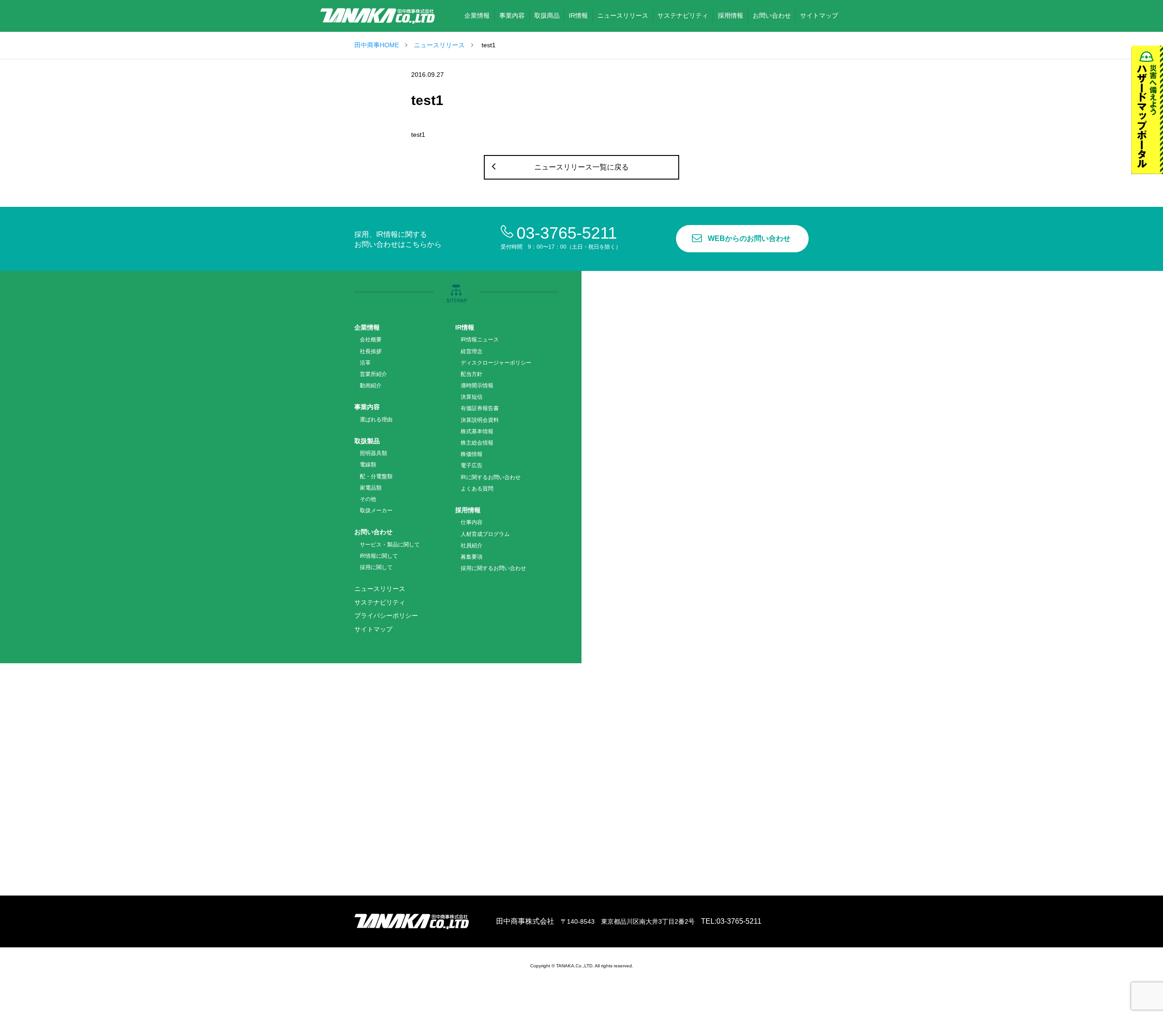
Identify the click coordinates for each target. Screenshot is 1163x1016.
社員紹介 (471, 545)
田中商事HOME (376, 45)
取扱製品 (367, 441)
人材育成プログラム (485, 534)
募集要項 (471, 557)
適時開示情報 (477, 385)
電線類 (368, 464)
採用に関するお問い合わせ (493, 568)
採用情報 (468, 510)
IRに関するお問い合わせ (491, 477)
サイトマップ (373, 629)
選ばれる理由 (376, 419)
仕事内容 (471, 522)
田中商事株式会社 (377, 16)
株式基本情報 (477, 431)
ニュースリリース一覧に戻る (581, 167)
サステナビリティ (379, 602)
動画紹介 (371, 385)
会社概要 (371, 339)
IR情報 (464, 327)
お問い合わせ (373, 532)
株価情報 (471, 454)
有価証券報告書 (480, 408)
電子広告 (471, 465)
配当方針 (471, 374)
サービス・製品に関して (390, 544)
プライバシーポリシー (386, 615)
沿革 (365, 363)
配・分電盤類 (376, 476)
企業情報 (367, 327)
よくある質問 (477, 488)
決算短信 (471, 397)
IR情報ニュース (480, 339)
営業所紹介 (373, 374)
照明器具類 (373, 453)
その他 (368, 499)
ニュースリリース (439, 45)
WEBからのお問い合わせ (749, 238)
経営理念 (471, 351)
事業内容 (367, 406)
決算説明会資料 (480, 420)
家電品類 (371, 488)
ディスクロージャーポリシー (496, 363)
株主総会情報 (477, 443)
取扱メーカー (376, 510)
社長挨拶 (371, 351)
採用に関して (376, 567)
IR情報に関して (379, 556)
